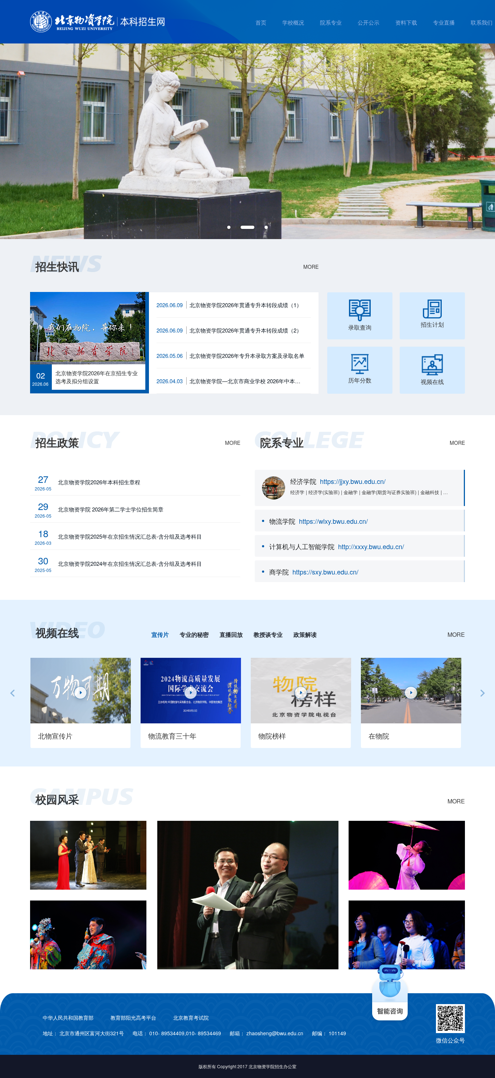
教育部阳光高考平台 (133, 1017)
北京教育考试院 (191, 1017)
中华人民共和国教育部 (68, 1017)
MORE (311, 266)
